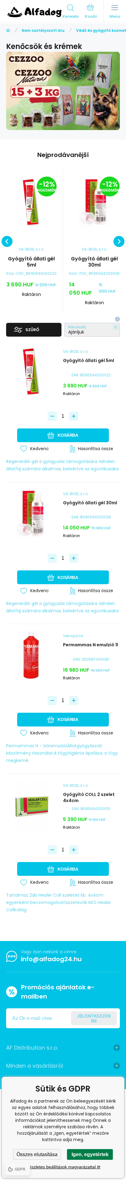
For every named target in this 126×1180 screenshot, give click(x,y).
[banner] (34, 12)
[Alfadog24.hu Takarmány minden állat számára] (8, 30)
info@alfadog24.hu (51, 959)
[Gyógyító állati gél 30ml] (94, 202)
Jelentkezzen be (94, 1018)
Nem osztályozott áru (43, 30)
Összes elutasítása (37, 1154)
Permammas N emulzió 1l (90, 645)
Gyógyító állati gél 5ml (31, 262)
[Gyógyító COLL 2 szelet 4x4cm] (34, 805)
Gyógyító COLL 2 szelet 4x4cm (89, 797)
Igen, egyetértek (90, 1154)
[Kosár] (91, 12)
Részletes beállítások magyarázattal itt (63, 1166)
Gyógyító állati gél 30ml (94, 262)
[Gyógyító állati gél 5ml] (31, 202)
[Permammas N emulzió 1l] (34, 655)
